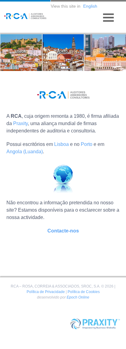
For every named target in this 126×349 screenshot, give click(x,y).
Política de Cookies (84, 292)
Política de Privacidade (46, 292)
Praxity (20, 123)
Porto (86, 144)
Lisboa (61, 144)
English (90, 6)
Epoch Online (78, 297)
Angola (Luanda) (24, 151)
